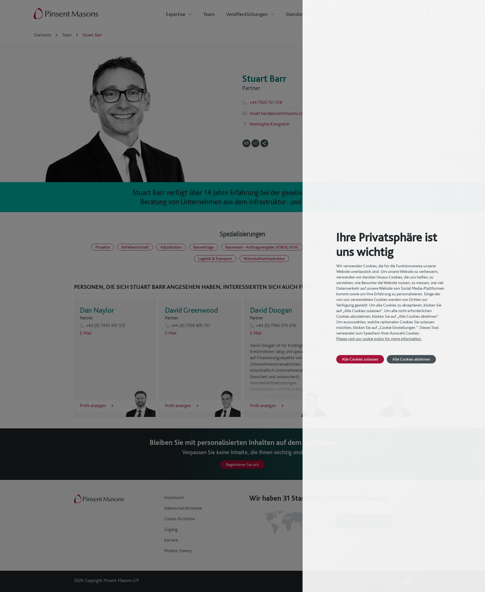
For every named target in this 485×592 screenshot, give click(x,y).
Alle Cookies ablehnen (411, 359)
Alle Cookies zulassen (360, 359)
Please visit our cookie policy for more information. (379, 338)
